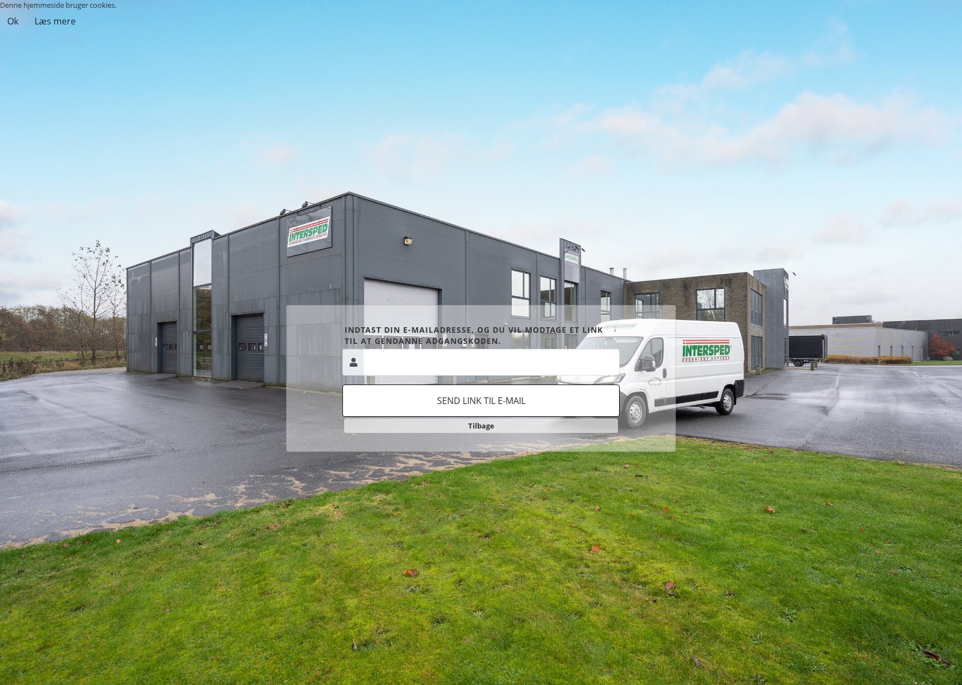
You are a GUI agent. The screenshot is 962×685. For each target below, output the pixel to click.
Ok (12, 21)
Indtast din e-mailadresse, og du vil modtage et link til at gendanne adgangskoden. (474, 335)
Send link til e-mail (481, 401)
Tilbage (481, 426)
